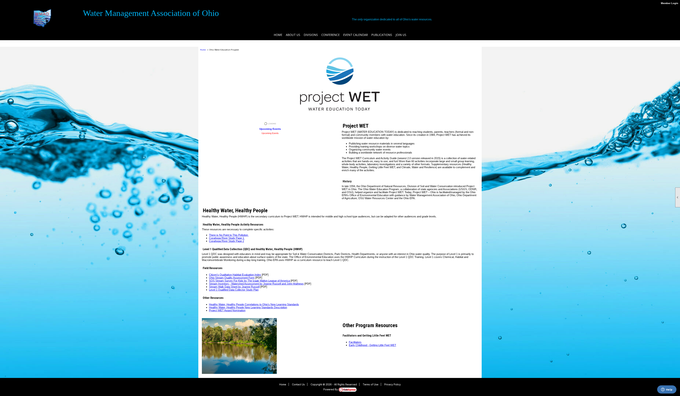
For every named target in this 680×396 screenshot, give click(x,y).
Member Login (669, 3)
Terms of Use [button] (370, 384)
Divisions (311, 35)
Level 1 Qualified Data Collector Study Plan (234, 289)
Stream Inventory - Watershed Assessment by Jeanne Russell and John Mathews (256, 283)
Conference (330, 35)
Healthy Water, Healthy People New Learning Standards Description (248, 307)
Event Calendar (355, 35)
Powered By (331, 389)
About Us (293, 35)
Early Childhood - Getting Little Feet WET (372, 345)
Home (278, 35)
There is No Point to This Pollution (229, 235)
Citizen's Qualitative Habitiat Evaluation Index (235, 274)
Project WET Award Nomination (227, 310)
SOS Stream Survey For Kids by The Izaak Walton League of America (249, 280)
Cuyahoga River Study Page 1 (227, 238)
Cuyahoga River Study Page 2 (226, 241)
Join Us (401, 35)
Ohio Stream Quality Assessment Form (232, 277)
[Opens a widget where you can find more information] (666, 389)
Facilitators (355, 342)
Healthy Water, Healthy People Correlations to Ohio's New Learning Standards (254, 304)
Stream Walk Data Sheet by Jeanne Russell (234, 286)
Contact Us (298, 384)
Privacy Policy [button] (392, 384)
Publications (381, 35)
